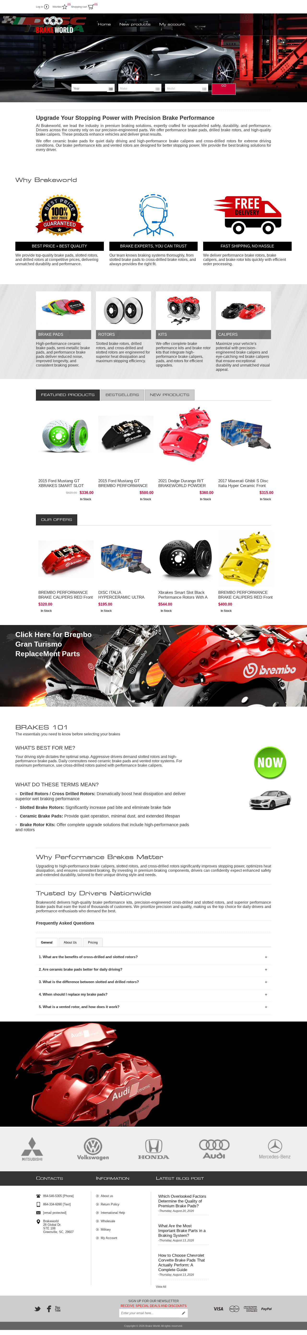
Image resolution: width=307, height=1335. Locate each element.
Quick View (81, 497)
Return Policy (110, 1204)
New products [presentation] (169, 395)
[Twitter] (37, 1309)
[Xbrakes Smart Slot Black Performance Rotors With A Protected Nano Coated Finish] (186, 559)
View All (161, 1286)
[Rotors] (123, 310)
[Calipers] (243, 310)
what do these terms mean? (57, 785)
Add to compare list (57, 487)
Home (104, 24)
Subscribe (183, 1313)
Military (106, 1229)
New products (135, 24)
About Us (70, 942)
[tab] (68, 395)
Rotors (106, 334)
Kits (162, 334)
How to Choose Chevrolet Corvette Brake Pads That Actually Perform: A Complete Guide (181, 1262)
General (47, 942)
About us (107, 1196)
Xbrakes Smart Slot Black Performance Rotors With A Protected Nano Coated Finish (185, 597)
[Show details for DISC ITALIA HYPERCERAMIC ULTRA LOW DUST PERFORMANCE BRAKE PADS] (126, 559)
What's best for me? (45, 748)
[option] (153, 57)
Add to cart (81, 478)
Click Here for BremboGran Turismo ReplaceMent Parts (53, 644)
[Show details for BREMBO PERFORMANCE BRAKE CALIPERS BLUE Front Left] (66, 559)
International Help (113, 1213)
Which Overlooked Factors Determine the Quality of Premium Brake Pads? (182, 1201)
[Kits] (183, 310)
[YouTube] (57, 1309)
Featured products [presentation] (68, 395)
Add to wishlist (82, 487)
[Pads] (63, 310)
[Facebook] (47, 1309)
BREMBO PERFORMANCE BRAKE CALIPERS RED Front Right (65, 597)
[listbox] (93, 88)
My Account (109, 1238)
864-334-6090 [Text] (57, 1204)
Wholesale (108, 1221)
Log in (39, 6)
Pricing (93, 942)
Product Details (60, 478)
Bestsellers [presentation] (122, 395)
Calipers (228, 334)
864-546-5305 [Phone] (58, 1196)
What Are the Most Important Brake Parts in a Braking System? (182, 1231)
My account (172, 24)
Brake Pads (50, 334)
